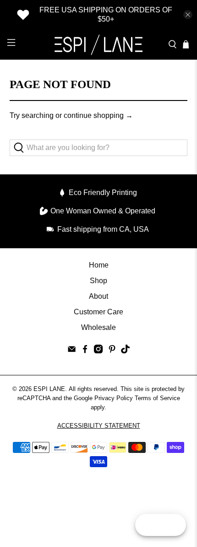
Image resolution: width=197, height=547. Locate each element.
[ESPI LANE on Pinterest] (112, 351)
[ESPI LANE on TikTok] (125, 351)
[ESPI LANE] (98, 44)
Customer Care (98, 312)
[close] (187, 14)
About (98, 296)
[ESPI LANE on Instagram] (98, 351)
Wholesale (98, 327)
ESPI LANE (49, 388)
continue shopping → (98, 115)
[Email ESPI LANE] (71, 351)
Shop (98, 281)
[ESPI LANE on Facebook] (85, 351)
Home (99, 265)
